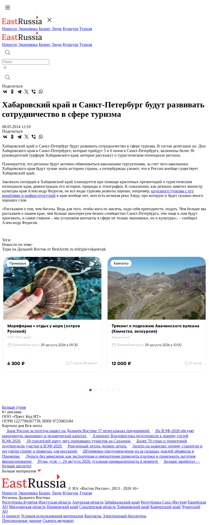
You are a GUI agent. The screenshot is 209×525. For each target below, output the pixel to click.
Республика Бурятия (19, 502)
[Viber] (34, 92)
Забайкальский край (122, 502)
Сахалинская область (97, 507)
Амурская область (87, 502)
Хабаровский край (133, 507)
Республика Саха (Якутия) (164, 502)
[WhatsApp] (41, 92)
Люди (57, 29)
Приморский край (62, 507)
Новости (9, 29)
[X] (26, 92)
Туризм (85, 29)
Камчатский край (165, 507)
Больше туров (14, 407)
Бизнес (45, 29)
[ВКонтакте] (5, 92)
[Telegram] (19, 92)
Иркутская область (54, 502)
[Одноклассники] (12, 92)
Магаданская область (27, 507)
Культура (70, 29)
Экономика (28, 29)
